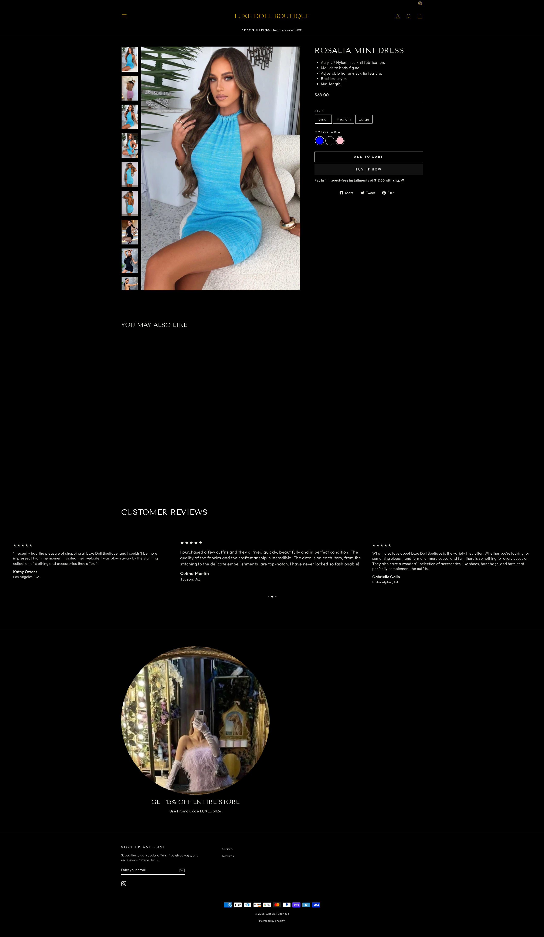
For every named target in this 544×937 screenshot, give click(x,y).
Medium (343, 119)
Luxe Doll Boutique (272, 16)
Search (227, 849)
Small (323, 119)
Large (364, 119)
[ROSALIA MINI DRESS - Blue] (151, 462)
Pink (340, 140)
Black (330, 140)
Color (327, 132)
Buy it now (369, 169)
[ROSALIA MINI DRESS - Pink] (163, 462)
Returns (228, 856)
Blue (319, 140)
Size (319, 111)
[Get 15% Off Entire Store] (195, 720)
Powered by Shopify (272, 920)
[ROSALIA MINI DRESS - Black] (157, 462)
